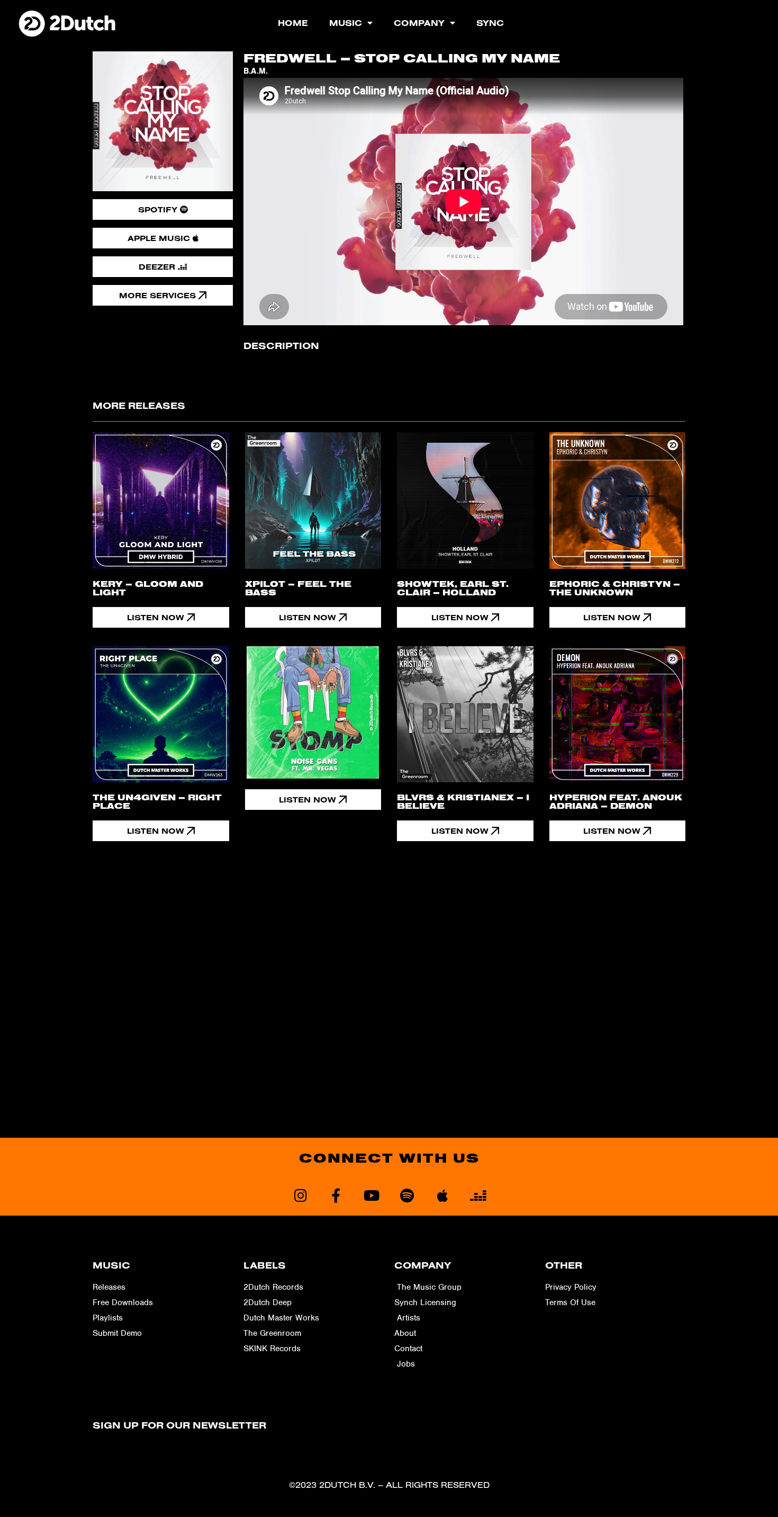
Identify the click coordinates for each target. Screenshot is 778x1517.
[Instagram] (300, 1195)
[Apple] (442, 1195)
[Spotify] (407, 1195)
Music (345, 22)
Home (293, 22)
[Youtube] (371, 1195)
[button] (313, 799)
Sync (490, 22)
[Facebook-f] (336, 1195)
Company (419, 22)
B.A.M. (255, 71)
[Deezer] (478, 1195)
